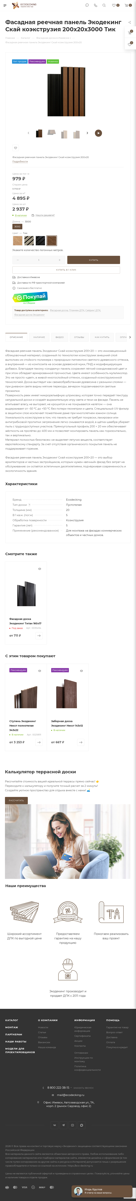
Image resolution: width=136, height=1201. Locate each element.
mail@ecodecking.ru (70, 1095)
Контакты (80, 1045)
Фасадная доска (59, 310)
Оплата (125, 337)
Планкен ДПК (76, 310)
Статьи (42, 1032)
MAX (81, 1125)
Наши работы (15, 1041)
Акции (78, 1040)
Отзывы (79, 337)
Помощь (113, 1020)
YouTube (72, 1125)
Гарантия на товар (117, 1027)
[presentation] (28, 133)
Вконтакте (54, 1125)
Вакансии (44, 1042)
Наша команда (47, 1047)
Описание (16, 337)
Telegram (63, 1125)
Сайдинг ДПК (92, 310)
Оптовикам (81, 1052)
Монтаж (11, 1027)
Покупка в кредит (117, 1047)
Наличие (39, 337)
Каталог (11, 1020)
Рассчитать (16, 800)
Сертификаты (82, 1035)
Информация (84, 1020)
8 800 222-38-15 (58, 1087)
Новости (43, 1027)
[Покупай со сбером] (30, 297)
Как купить (102, 337)
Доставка (111, 1037)
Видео (60, 337)
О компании (48, 1020)
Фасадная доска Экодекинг (29, 314)
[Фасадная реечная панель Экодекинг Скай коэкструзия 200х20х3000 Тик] (67, 90)
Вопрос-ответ (114, 1032)
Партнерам (13, 1034)
